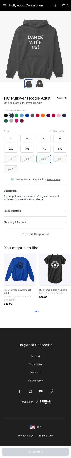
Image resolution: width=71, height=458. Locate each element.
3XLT (60, 159)
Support (35, 356)
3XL (27, 148)
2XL (11, 148)
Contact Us (36, 372)
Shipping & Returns (15, 222)
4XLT (10, 169)
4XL (44, 148)
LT (11, 159)
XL (60, 138)
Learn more (53, 179)
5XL (60, 148)
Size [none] (6, 131)
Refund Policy (35, 380)
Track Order (35, 364)
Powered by (27, 401)
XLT (27, 159)
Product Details (12, 210)
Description (10, 190)
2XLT (43, 159)
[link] (20, 269)
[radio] (11, 138)
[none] (56, 131)
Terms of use (46, 435)
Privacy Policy (26, 435)
